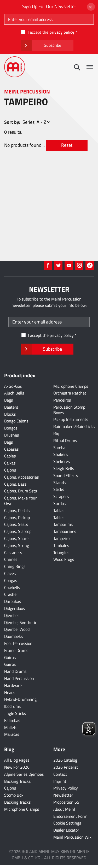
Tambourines (64, 531)
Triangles (61, 552)
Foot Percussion (18, 643)
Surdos (59, 503)
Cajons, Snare (16, 538)
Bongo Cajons (16, 421)
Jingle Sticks (15, 713)
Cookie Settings (67, 823)
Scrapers (61, 496)
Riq (56, 433)
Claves (10, 573)
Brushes (11, 435)
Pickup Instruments (70, 419)
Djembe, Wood (17, 629)
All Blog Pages (16, 760)
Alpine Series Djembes (24, 774)
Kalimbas (12, 720)
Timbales (61, 545)
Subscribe (52, 45)
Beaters (11, 407)
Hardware (13, 685)
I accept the (51, 32)
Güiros (10, 664)
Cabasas (11, 449)
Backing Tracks (17, 781)
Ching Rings (14, 566)
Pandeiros (62, 400)
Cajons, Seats (16, 524)
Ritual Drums (65, 440)
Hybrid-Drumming (20, 699)
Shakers (60, 454)
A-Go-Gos (13, 386)
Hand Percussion (19, 678)
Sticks (58, 489)
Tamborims (63, 524)
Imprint (59, 781)
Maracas (11, 734)
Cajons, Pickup (17, 517)
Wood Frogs (63, 559)
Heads (9, 692)
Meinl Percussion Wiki (73, 837)
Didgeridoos (14, 608)
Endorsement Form (70, 816)
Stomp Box (13, 795)
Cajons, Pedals (17, 510)
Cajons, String (16, 545)
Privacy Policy (65, 788)
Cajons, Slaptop (17, 531)
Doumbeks (13, 636)
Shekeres (61, 461)
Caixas (9, 463)
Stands (59, 482)
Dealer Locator (66, 830)
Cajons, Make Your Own (20, 501)
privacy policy (61, 32)
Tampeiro (61, 538)
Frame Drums (16, 650)
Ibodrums (12, 706)
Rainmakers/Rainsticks (74, 426)
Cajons (10, 470)
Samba (59, 447)
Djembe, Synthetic (20, 622)
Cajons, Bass (15, 484)
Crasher (11, 594)
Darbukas (12, 601)
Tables (58, 517)
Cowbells (12, 587)
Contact (60, 774)
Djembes (11, 615)
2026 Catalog (65, 760)
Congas (10, 580)
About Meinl (64, 809)
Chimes (10, 559)
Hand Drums (15, 671)
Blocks (10, 414)
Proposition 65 (66, 802)
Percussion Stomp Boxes (69, 410)
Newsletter (63, 795)
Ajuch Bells (14, 393)
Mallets (10, 727)
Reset (66, 145)
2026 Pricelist (65, 767)
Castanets (13, 552)
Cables (10, 456)
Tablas (58, 510)
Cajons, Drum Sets (20, 491)
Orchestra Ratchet (69, 393)
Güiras (10, 657)
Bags (8, 400)
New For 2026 (17, 767)
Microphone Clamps (70, 386)
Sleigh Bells (63, 468)
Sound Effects (65, 475)
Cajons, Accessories (21, 477)
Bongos (10, 428)
